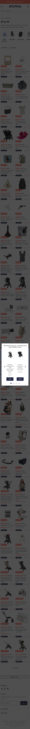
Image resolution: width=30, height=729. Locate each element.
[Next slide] (25, 366)
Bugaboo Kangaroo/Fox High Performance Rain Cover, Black (10, 368)
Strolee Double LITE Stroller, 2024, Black (20, 367)
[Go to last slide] (4, 366)
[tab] (11, 383)
